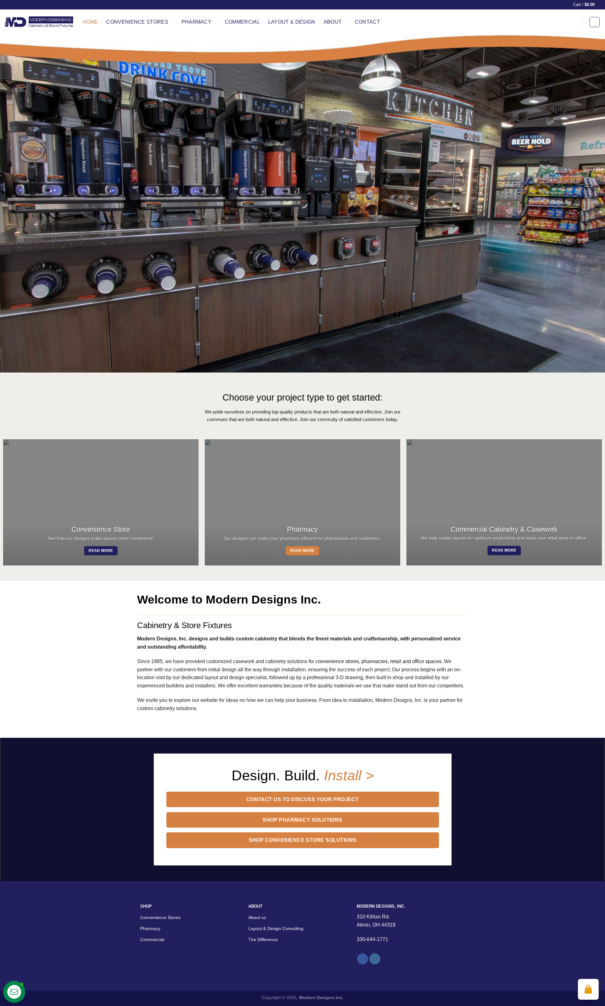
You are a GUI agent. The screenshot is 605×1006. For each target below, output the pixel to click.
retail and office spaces (415, 661)
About (333, 22)
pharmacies (374, 661)
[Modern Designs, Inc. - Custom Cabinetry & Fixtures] (39, 22)
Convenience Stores (137, 22)
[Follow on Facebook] (362, 959)
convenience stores (337, 661)
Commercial (242, 22)
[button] (588, 989)
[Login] (595, 22)
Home (90, 22)
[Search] (573, 22)
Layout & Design (291, 22)
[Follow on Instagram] (374, 959)
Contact (367, 22)
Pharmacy (197, 22)
